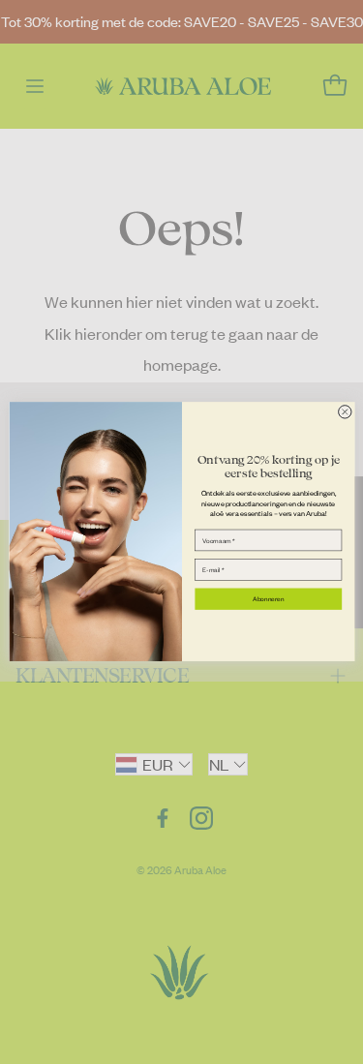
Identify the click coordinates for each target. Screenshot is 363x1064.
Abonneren (268, 598)
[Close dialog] (344, 412)
